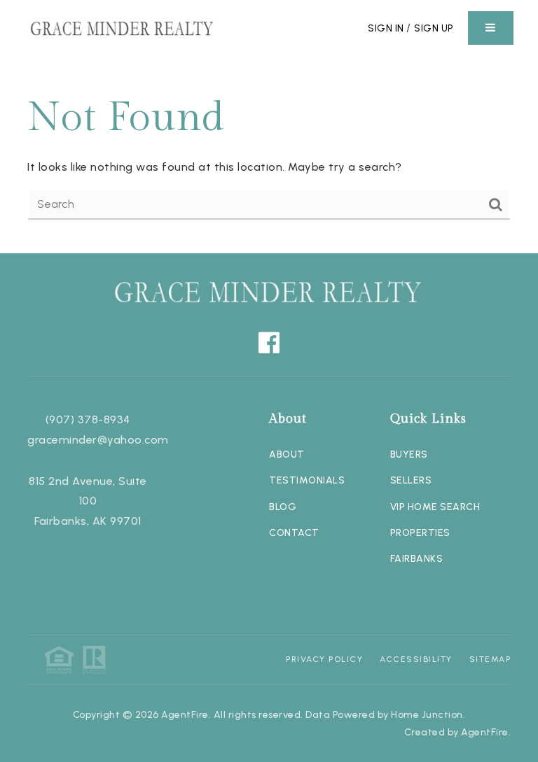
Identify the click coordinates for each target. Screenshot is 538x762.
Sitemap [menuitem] (490, 659)
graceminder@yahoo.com (98, 439)
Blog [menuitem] (282, 507)
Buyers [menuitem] (409, 454)
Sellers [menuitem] (411, 480)
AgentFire (485, 732)
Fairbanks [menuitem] (416, 559)
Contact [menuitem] (294, 533)
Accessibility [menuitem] (416, 659)
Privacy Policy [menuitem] (324, 659)
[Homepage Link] (122, 27)
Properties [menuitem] (420, 533)
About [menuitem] (287, 454)
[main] (269, 154)
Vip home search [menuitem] (435, 507)
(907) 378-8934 (88, 419)
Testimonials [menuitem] (307, 480)
